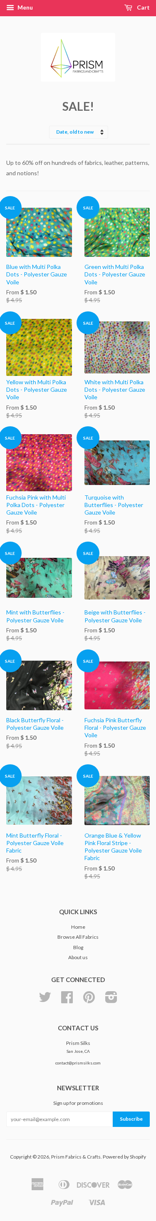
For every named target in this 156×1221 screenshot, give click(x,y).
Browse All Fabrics (78, 937)
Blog (78, 947)
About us (78, 957)
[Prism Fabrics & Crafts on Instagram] (111, 1000)
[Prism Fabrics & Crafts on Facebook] (67, 1000)
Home (78, 927)
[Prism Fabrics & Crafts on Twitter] (45, 1000)
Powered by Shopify (124, 1157)
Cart (143, 7)
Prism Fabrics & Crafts (76, 1157)
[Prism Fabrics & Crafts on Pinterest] (89, 1000)
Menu (24, 7)
